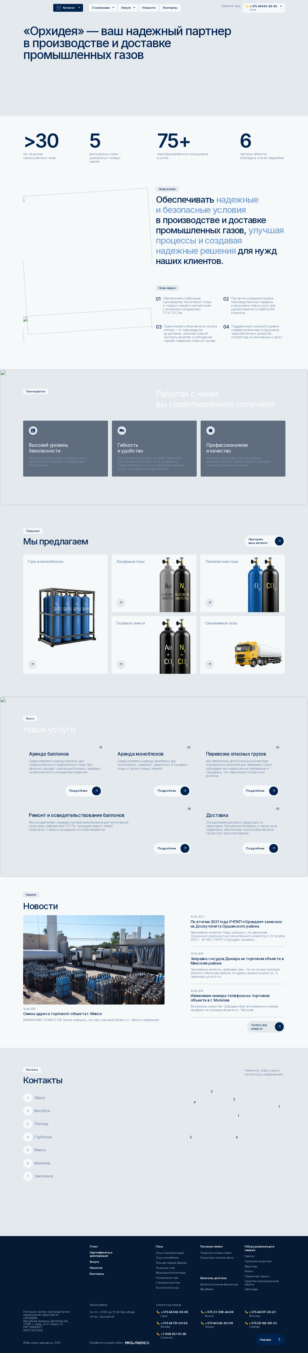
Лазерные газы (165, 1267)
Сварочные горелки (257, 1276)
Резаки (249, 1271)
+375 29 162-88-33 (263, 1323)
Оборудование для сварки (259, 1248)
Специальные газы (168, 1282)
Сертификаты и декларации (101, 1254)
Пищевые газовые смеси (216, 1252)
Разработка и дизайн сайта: (107, 1342)
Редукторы (251, 1266)
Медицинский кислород (171, 1272)
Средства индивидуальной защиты (262, 1283)
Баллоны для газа (213, 1278)
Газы (159, 1246)
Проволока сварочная (258, 1261)
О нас (94, 1246)
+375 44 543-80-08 (219, 1323)
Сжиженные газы (167, 1277)
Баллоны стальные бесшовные (219, 1284)
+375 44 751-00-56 (174, 1323)
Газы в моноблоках (167, 1257)
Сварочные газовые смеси (217, 1257)
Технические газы (167, 1287)
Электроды (251, 1289)
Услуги (126, 7)
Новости (149, 7)
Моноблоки (207, 1289)
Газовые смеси (211, 1246)
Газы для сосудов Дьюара (171, 1262)
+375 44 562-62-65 (174, 1312)
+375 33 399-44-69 (219, 1312)
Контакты (170, 7)
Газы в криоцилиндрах (170, 1252)
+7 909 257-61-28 (173, 1334)
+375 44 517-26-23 (262, 1312)
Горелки (249, 1256)
